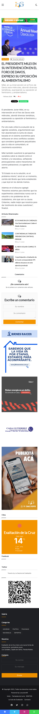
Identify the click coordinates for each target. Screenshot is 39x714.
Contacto (5, 655)
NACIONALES (7, 633)
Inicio (9, 696)
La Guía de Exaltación (15, 699)
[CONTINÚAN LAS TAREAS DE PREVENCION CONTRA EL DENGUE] (8, 235)
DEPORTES (17, 633)
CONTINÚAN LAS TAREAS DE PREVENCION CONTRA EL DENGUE (25, 236)
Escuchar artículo (17, 59)
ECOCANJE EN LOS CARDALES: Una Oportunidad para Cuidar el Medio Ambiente (26, 223)
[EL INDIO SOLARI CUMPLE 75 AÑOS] (8, 248)
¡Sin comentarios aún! (19, 284)
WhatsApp (24, 101)
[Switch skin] (36, 5)
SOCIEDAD (6, 629)
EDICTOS (29, 696)
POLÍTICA (5, 59)
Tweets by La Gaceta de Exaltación (19, 573)
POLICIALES (25, 629)
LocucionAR (24, 693)
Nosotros (5, 639)
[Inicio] (19, 5)
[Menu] (3, 5)
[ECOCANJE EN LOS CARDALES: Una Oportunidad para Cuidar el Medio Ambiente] (8, 222)
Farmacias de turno (18, 696)
